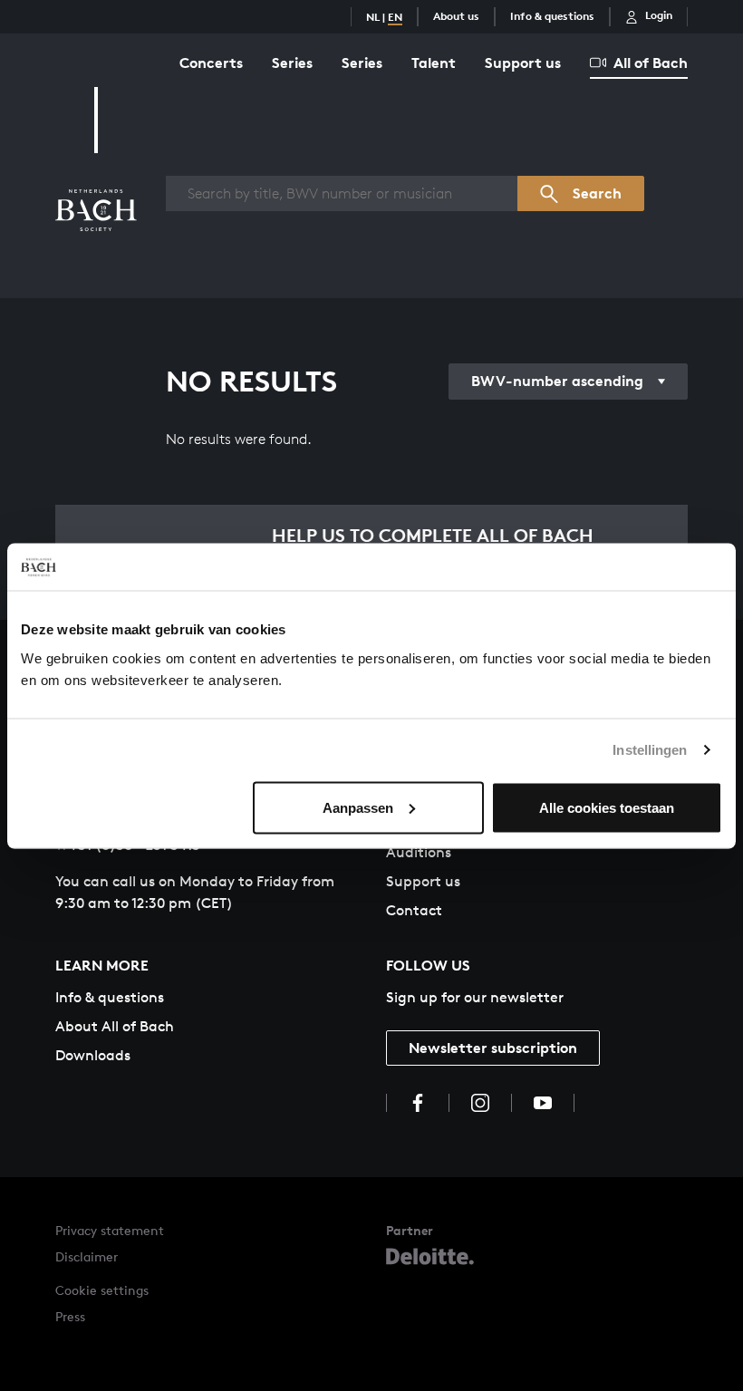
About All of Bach (114, 1026)
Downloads (92, 1055)
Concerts (211, 62)
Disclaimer (86, 1256)
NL (373, 17)
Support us (523, 62)
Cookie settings (102, 1290)
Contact (414, 910)
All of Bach (650, 62)
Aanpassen (358, 807)
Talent (433, 62)
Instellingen (650, 750)
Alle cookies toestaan (606, 807)
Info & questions (552, 16)
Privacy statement (109, 1230)
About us (456, 16)
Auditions (418, 852)
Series (292, 62)
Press (70, 1316)
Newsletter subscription (493, 1047)
